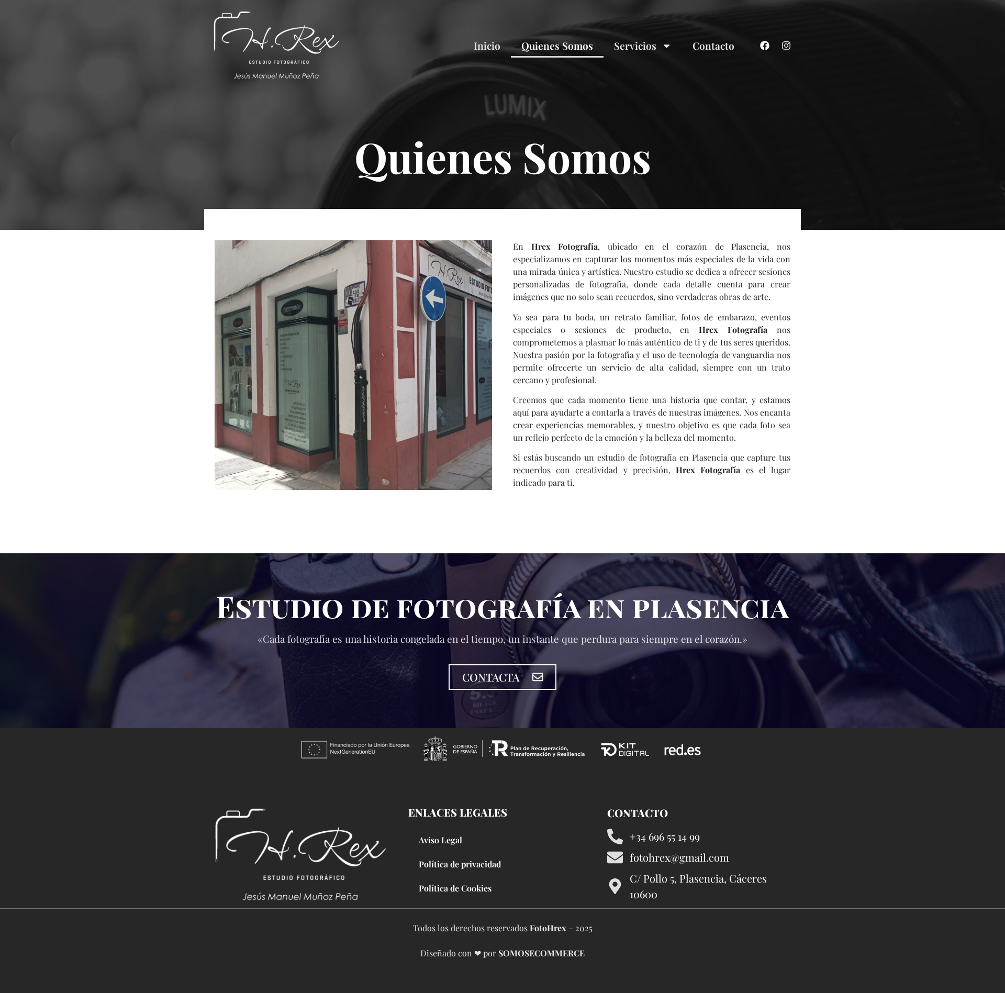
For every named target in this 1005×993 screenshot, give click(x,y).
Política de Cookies (455, 888)
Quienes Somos (557, 45)
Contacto (713, 45)
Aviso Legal (440, 839)
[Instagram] (786, 45)
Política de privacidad (460, 863)
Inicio (487, 45)
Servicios (635, 45)
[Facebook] (764, 45)
